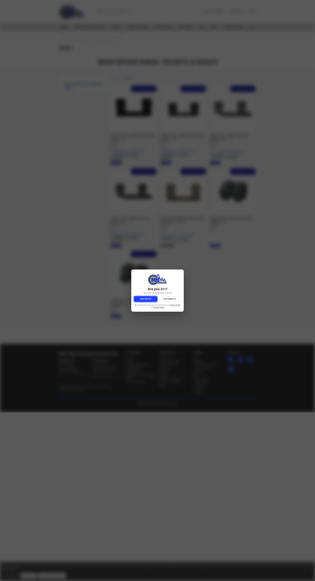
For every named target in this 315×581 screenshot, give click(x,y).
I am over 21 (145, 299)
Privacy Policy (159, 307)
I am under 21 (169, 299)
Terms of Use (175, 305)
